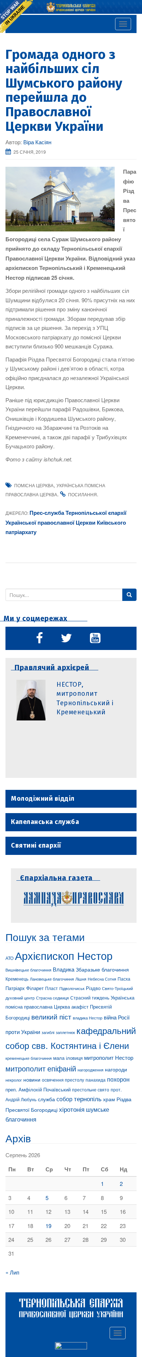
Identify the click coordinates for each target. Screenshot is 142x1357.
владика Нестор (87, 1018)
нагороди (116, 1069)
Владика (63, 969)
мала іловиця (68, 1057)
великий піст (51, 1016)
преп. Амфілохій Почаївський (38, 1089)
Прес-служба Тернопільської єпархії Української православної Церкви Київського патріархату (65, 522)
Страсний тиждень (89, 997)
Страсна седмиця (52, 998)
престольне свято (90, 1089)
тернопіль (88, 1098)
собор (64, 1099)
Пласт (51, 988)
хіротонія (71, 1109)
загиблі (48, 1032)
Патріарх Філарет (24, 988)
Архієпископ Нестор (64, 955)
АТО (9, 958)
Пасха (124, 979)
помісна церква (34, 485)
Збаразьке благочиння (102, 969)
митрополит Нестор (108, 1057)
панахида (96, 1080)
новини (31, 1079)
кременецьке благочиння (28, 1058)
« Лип (12, 1272)
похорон (118, 1079)
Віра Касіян (37, 142)
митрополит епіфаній (40, 1068)
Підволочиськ (71, 988)
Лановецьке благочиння (52, 979)
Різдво (93, 988)
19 (48, 1225)
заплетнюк (65, 1032)
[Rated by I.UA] (71, 1347)
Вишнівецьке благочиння (28, 970)
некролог (13, 1080)
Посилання (82, 494)
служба (46, 1099)
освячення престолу (63, 1080)
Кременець (16, 979)
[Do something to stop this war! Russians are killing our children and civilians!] (16, 16)
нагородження (90, 1070)
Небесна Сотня (102, 979)
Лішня (80, 979)
